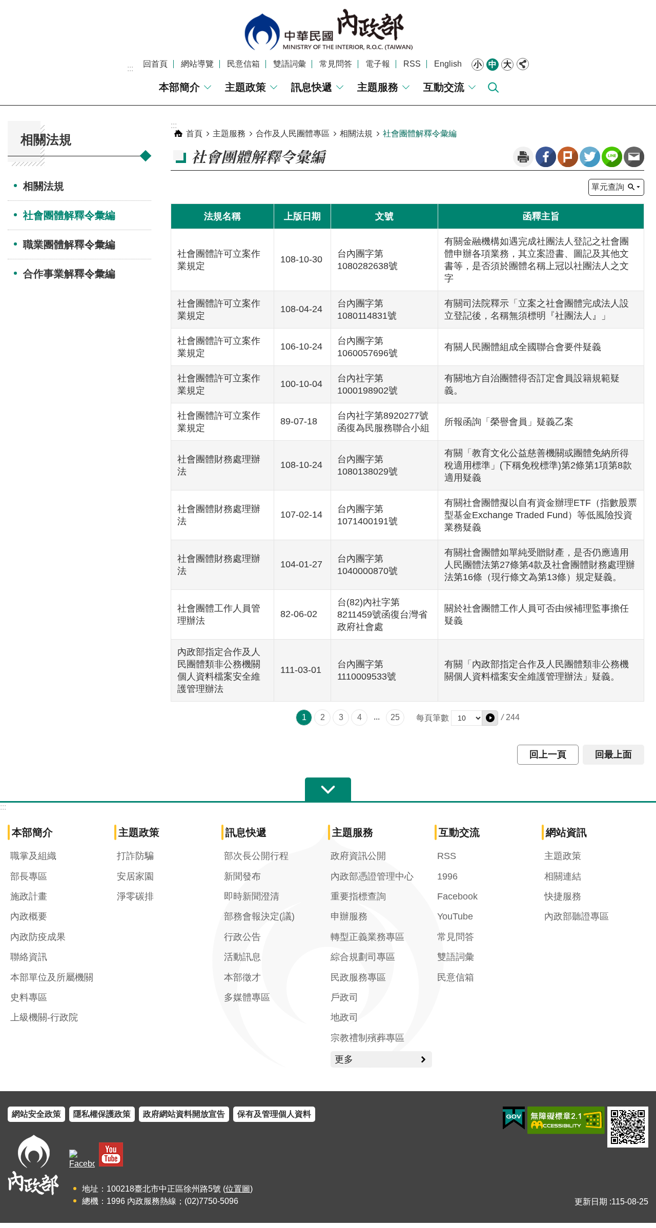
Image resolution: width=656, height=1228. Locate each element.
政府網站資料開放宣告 (184, 1114)
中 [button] (492, 64)
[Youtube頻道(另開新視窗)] (111, 1154)
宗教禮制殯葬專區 (367, 1038)
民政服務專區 (358, 977)
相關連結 (562, 876)
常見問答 (335, 63)
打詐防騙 (135, 856)
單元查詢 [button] (607, 186)
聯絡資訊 (28, 957)
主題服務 (377, 87)
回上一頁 (547, 754)
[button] (490, 718)
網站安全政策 (36, 1114)
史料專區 (28, 997)
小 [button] (478, 64)
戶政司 (344, 997)
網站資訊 (566, 832)
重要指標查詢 (358, 896)
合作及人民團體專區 (293, 133)
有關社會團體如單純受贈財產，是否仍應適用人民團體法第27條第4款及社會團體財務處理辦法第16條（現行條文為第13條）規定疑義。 (539, 564)
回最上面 (613, 754)
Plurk (568, 157)
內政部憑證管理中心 (372, 876)
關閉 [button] (523, 64)
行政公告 (242, 937)
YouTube (455, 916)
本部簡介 (179, 87)
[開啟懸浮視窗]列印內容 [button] (523, 157)
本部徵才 (242, 977)
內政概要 (28, 916)
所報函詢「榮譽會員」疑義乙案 (508, 422)
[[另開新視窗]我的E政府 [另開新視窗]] (514, 1118)
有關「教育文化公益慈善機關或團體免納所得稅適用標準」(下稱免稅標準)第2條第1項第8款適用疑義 (538, 465)
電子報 (377, 63)
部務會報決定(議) (259, 916)
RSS (412, 63)
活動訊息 (242, 957)
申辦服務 (349, 916)
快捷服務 (562, 896)
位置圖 (237, 1188)
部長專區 (28, 876)
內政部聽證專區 (576, 916)
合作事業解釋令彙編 (69, 273)
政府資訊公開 (358, 856)
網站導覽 (197, 63)
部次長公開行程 (256, 856)
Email (634, 157)
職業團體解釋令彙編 (69, 244)
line (612, 157)
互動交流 (443, 87)
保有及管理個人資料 (274, 1114)
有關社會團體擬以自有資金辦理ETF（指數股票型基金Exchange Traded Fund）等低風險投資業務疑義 (540, 515)
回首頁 (155, 63)
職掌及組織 (33, 856)
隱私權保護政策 (102, 1114)
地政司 (344, 1017)
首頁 (194, 133)
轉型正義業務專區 (367, 937)
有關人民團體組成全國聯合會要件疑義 (522, 347)
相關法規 (43, 186)
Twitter (590, 157)
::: (130, 68)
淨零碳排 (135, 896)
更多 (344, 1059)
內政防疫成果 (38, 937)
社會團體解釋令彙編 (69, 215)
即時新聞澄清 (251, 896)
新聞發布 (242, 876)
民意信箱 (243, 63)
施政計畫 (28, 896)
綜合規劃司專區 (363, 957)
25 (395, 717)
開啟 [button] (328, 789)
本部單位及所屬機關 (51, 977)
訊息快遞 (311, 87)
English (448, 63)
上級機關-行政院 (44, 1017)
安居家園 (135, 876)
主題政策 (245, 87)
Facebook (546, 157)
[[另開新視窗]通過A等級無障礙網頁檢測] (566, 1120)
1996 (447, 876)
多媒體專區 (247, 997)
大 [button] (507, 64)
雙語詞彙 (289, 63)
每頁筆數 (432, 717)
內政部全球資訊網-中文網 (327, 29)
